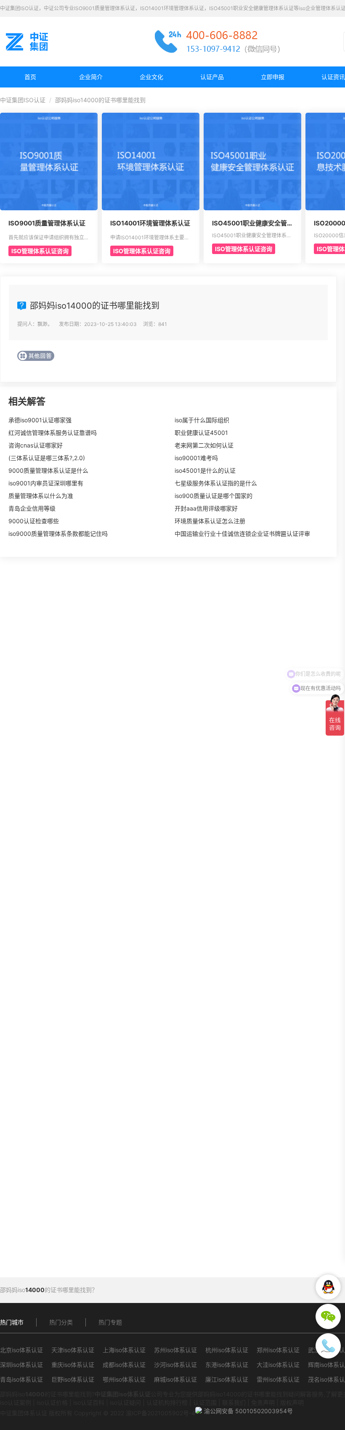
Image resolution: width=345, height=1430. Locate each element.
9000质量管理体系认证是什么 (48, 470)
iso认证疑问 (125, 1402)
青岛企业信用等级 (32, 508)
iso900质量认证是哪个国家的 (213, 495)
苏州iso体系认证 (175, 1349)
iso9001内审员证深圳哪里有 (45, 483)
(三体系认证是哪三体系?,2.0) (46, 457)
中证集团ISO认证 (22, 99)
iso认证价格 (52, 1402)
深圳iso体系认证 (21, 1364)
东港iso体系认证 (226, 1364)
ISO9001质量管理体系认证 (46, 223)
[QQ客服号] (328, 1287)
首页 (30, 76)
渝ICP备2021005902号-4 (160, 1413)
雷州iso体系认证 (278, 1379)
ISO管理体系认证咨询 (40, 250)
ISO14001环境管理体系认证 (150, 223)
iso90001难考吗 (196, 457)
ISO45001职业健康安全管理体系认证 (249, 223)
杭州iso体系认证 (226, 1349)
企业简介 (91, 76)
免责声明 (263, 1402)
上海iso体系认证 (124, 1349)
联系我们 (234, 1402)
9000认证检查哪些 (33, 520)
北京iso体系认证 (21, 1349)
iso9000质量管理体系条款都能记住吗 (58, 533)
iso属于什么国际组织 (202, 420)
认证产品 (212, 76)
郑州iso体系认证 (278, 1349)
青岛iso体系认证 (21, 1379)
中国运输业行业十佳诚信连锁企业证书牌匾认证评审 (242, 533)
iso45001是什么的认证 (205, 470)
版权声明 (292, 1402)
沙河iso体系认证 (175, 1364)
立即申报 (272, 76)
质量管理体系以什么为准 (40, 495)
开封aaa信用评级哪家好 (206, 508)
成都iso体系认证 (124, 1364)
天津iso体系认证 (72, 1349)
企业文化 (151, 76)
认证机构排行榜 (167, 1402)
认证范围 (205, 1402)
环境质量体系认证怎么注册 (210, 520)
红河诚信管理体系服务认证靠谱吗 (52, 432)
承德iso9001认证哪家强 (40, 420)
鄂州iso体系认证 (124, 1379)
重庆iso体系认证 (72, 1364)
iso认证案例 (15, 1402)
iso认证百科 (88, 1402)
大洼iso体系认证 (278, 1364)
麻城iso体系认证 (175, 1379)
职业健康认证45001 (201, 432)
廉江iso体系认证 (226, 1379)
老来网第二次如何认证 (204, 445)
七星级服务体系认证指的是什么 (216, 483)
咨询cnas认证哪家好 (35, 445)
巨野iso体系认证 (72, 1379)
